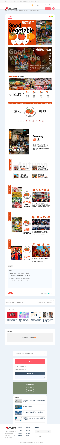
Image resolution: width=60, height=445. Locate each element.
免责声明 (28, 430)
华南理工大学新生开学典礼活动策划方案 (33, 412)
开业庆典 (10, 266)
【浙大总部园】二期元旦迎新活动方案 (45, 302)
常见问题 (28, 433)
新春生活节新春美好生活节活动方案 (14, 302)
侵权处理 (28, 435)
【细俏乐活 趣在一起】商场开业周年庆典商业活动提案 (24, 320)
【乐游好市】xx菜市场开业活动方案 (20, 286)
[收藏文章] (45, 293)
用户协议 (20, 430)
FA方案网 (11, 286)
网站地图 (20, 435)
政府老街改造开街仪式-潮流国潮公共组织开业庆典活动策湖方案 (48, 320)
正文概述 (10, 16)
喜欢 (10, 293)
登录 (35, 337)
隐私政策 (20, 433)
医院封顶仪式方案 (27, 406)
